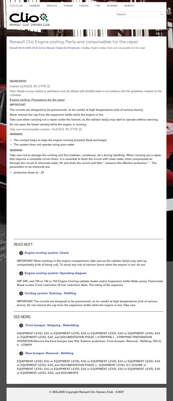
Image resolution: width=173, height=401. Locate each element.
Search (129, 5)
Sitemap (112, 5)
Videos (83, 5)
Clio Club (16, 5)
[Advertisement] (86, 65)
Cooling (85, 48)
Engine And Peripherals (68, 48)
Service (52, 5)
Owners (34, 5)
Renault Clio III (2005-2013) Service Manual (32, 48)
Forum (68, 5)
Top (97, 5)
